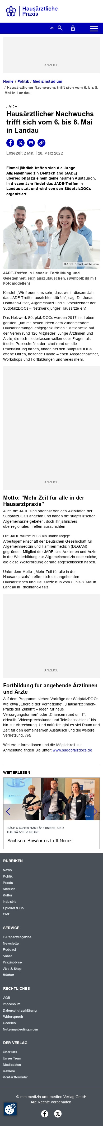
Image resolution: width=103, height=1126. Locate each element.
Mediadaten (12, 1065)
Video (7, 956)
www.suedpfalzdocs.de (72, 750)
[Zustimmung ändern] (10, 1109)
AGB (7, 998)
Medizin (9, 889)
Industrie (10, 902)
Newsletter (11, 943)
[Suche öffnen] (60, 28)
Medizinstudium (47, 81)
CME (7, 914)
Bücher (8, 975)
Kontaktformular (15, 1077)
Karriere (9, 1071)
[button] (95, 812)
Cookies (9, 1023)
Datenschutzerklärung (20, 1010)
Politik (23, 81)
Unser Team (12, 1058)
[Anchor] (47, 503)
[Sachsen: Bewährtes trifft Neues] (51, 813)
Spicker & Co (13, 908)
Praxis (8, 883)
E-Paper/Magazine (17, 937)
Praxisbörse (12, 962)
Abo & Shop (12, 969)
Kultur (7, 895)
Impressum (12, 1004)
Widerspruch (13, 1017)
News (7, 870)
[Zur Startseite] (31, 11)
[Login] (73, 28)
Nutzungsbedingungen (20, 1029)
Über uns (10, 1052)
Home (8, 81)
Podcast (9, 950)
